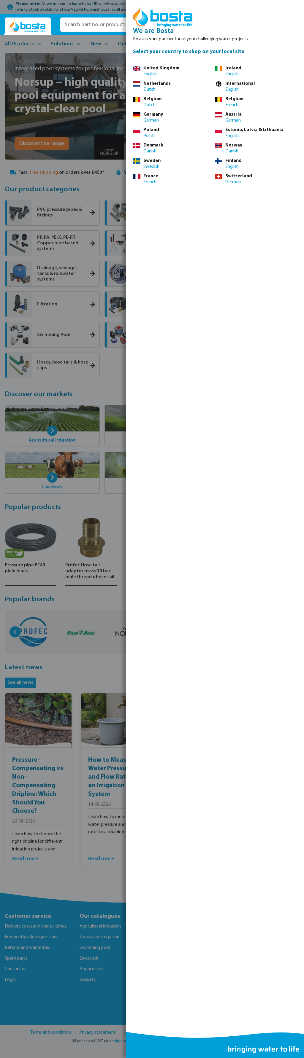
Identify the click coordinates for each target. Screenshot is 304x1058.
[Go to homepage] (28, 26)
